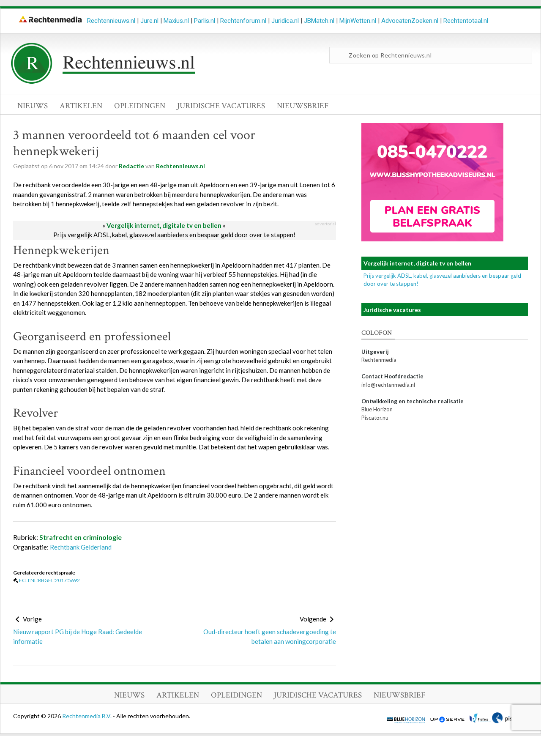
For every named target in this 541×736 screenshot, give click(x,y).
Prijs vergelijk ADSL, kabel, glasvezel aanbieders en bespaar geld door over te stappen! (174, 234)
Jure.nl (149, 21)
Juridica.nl (285, 21)
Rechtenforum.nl (243, 21)
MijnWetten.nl (357, 21)
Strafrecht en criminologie (80, 537)
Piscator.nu (374, 417)
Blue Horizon (377, 409)
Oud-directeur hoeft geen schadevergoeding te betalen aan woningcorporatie (269, 636)
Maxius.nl (176, 21)
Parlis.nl (204, 21)
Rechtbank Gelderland (81, 547)
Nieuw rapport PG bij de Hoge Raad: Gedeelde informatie (77, 636)
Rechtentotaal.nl (465, 21)
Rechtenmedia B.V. (87, 716)
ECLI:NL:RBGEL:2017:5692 (49, 580)
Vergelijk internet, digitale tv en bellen (164, 225)
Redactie (131, 166)
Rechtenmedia (378, 359)
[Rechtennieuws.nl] (103, 81)
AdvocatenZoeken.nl (409, 21)
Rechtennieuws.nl (111, 21)
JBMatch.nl (319, 21)
